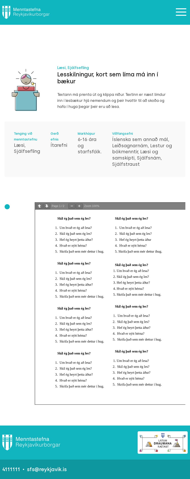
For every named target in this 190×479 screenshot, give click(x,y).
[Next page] (46, 206)
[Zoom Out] (71, 206)
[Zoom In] (79, 206)
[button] (181, 12)
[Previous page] (39, 206)
